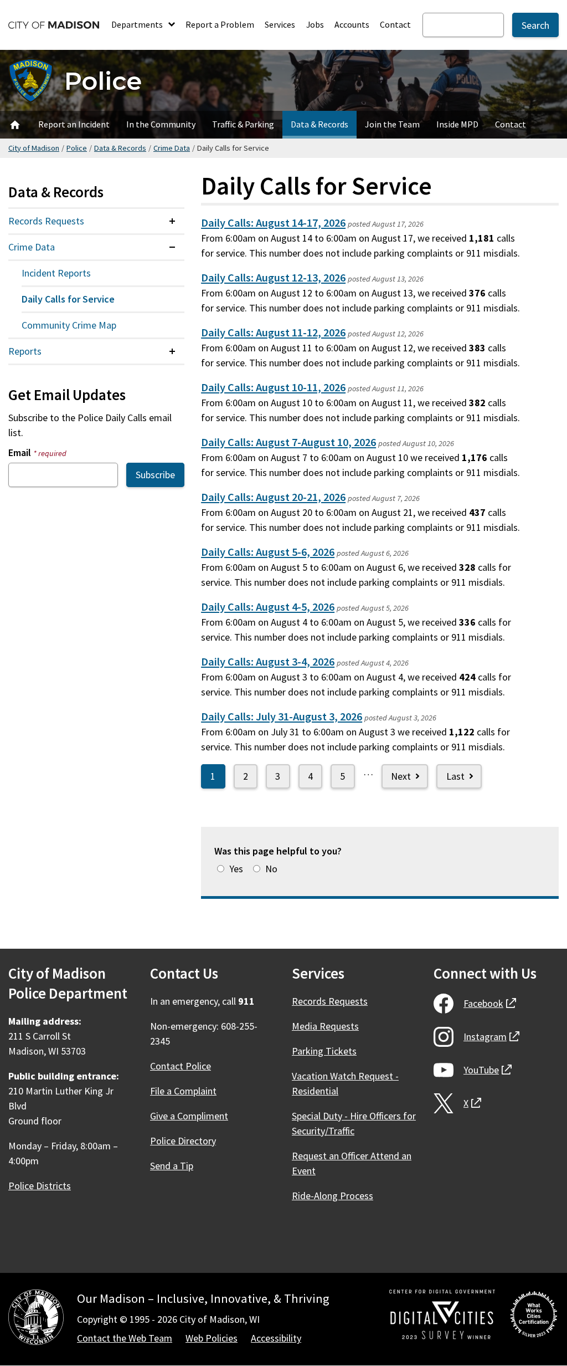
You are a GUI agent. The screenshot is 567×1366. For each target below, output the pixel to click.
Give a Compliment (189, 1115)
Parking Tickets (324, 1051)
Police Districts (39, 1185)
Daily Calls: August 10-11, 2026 (273, 387)
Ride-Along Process (332, 1195)
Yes (236, 868)
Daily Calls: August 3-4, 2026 (267, 661)
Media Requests (325, 1026)
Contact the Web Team (124, 1338)
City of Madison (33, 148)
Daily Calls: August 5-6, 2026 (267, 552)
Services (280, 24)
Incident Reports (56, 273)
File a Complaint (183, 1090)
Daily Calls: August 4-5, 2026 (267, 607)
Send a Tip (171, 1165)
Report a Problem (219, 24)
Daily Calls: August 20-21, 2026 (273, 497)
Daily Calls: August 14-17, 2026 (273, 223)
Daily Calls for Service (68, 299)
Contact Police (180, 1066)
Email (37, 452)
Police (103, 80)
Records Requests (46, 220)
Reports (25, 351)
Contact (395, 24)
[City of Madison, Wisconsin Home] (36, 1319)
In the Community (160, 124)
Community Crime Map (69, 325)
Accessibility (276, 1338)
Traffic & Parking (243, 124)
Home (15, 125)
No (271, 868)
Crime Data (171, 148)
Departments (137, 24)
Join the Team (392, 124)
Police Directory (183, 1140)
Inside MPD (457, 124)
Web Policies (211, 1338)
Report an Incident (74, 124)
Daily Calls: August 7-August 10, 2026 (288, 442)
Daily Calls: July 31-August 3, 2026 (281, 716)
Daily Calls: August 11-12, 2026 (273, 332)
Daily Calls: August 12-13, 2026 (273, 277)
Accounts (351, 24)
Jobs (315, 24)
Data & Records (319, 124)
